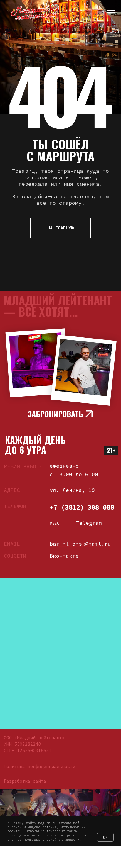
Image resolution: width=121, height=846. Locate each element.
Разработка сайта (25, 781)
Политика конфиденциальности (39, 766)
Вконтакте (64, 555)
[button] (89, 414)
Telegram (89, 523)
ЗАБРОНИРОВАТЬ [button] (55, 413)
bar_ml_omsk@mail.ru (80, 543)
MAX (54, 523)
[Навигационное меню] (111, 11)
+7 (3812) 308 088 (82, 507)
